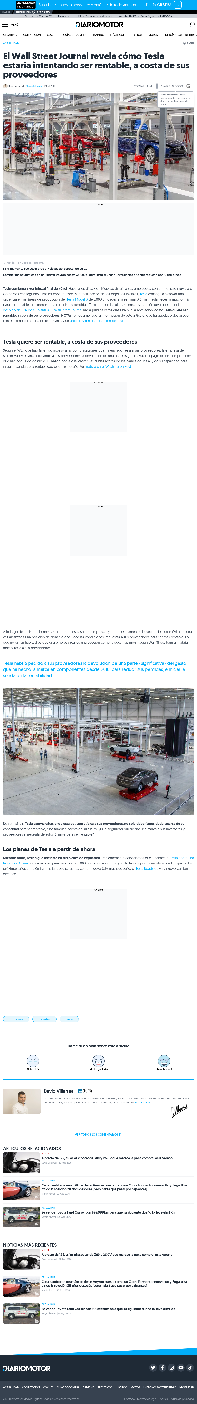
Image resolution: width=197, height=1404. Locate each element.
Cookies (163, 1399)
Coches (52, 35)
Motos (153, 35)
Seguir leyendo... (145, 1102)
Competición (32, 35)
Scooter (29, 16)
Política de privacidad (182, 1399)
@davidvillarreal (34, 86)
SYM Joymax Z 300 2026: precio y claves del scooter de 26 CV (45, 268)
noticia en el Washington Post (108, 366)
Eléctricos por (23, 12)
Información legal (147, 1399)
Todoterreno (106, 16)
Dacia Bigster (148, 16)
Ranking (98, 35)
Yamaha (90, 16)
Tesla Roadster (146, 868)
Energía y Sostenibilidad (159, 1387)
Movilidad (186, 1387)
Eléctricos (117, 35)
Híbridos (136, 35)
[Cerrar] (191, 94)
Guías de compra (74, 35)
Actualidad (9, 35)
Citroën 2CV (46, 16)
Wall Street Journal (68, 310)
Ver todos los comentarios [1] (98, 1134)
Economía (16, 1019)
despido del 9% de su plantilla (26, 310)
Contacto (129, 1399)
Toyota (62, 16)
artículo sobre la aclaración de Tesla (97, 321)
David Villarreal (16, 86)
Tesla (143, 294)
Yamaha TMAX (127, 16)
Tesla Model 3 (77, 299)
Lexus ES (76, 16)
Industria (44, 1019)
